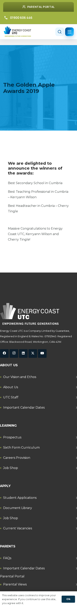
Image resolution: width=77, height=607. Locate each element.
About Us (10, 387)
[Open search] (59, 31)
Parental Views (15, 584)
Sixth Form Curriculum (21, 447)
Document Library (17, 508)
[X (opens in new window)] (32, 353)
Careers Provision (16, 458)
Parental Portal (12, 576)
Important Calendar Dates (24, 407)
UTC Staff (10, 397)
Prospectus (12, 437)
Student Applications (20, 498)
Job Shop (10, 468)
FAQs (7, 558)
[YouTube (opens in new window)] (42, 353)
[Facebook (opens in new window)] (4, 353)
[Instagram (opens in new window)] (13, 353)
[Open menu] (69, 31)
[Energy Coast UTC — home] (17, 31)
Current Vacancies (17, 528)
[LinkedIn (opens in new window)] (23, 353)
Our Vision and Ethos (19, 377)
